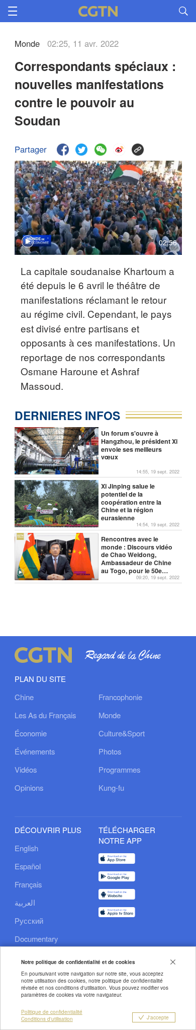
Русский (29, 920)
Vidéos (26, 769)
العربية (25, 902)
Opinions (29, 787)
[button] (20, 572)
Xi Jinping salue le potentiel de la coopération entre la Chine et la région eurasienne (131, 502)
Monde (110, 715)
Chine (24, 697)
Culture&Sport (122, 733)
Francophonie (120, 697)
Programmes (119, 769)
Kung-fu (111, 787)
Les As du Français (45, 715)
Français (28, 884)
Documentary (36, 938)
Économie (31, 733)
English (26, 848)
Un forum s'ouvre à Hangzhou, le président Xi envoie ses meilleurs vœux (139, 445)
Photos (110, 751)
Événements (35, 751)
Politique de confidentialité (51, 1011)
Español (28, 866)
